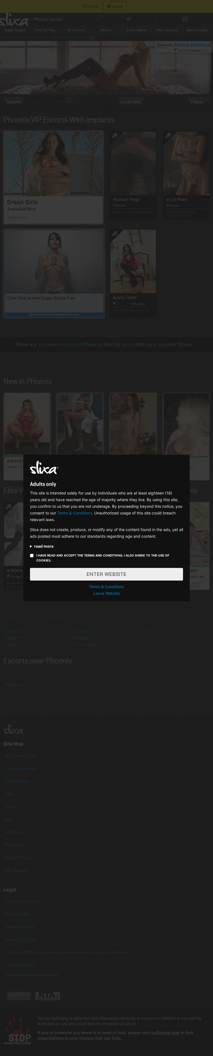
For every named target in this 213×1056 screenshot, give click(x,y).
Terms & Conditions (74, 513)
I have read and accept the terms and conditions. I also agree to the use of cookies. (102, 557)
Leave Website (106, 593)
